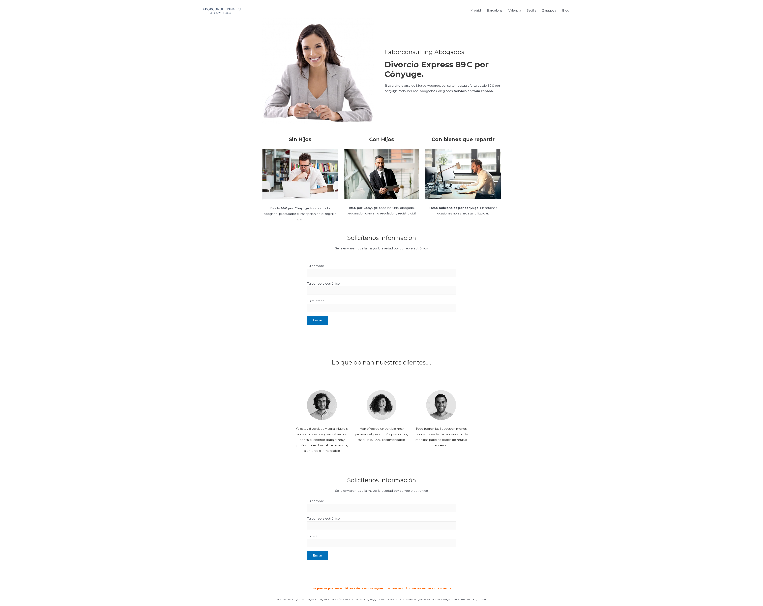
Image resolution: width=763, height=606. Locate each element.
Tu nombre (315, 266)
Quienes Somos (426, 599)
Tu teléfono (315, 301)
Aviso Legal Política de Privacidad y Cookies (462, 599)
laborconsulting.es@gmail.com (369, 599)
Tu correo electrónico (323, 283)
